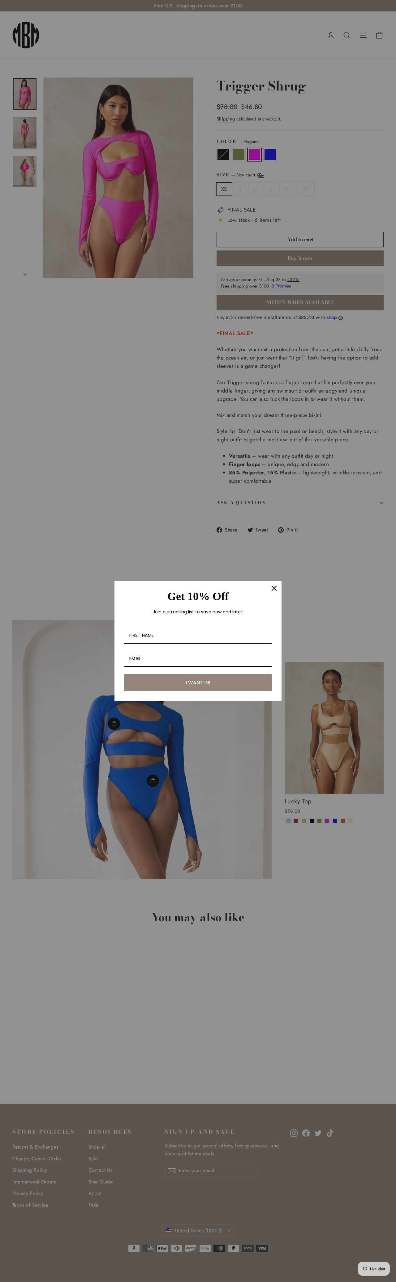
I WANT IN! (198, 682)
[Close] (274, 588)
